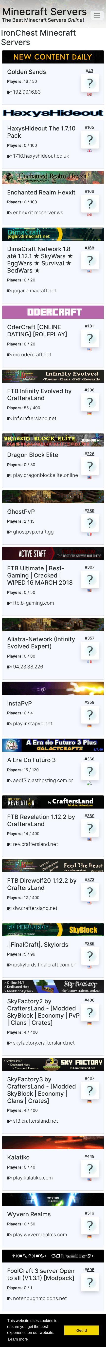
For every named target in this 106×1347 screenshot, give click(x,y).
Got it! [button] (81, 1330)
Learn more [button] (18, 1339)
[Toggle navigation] (97, 15)
